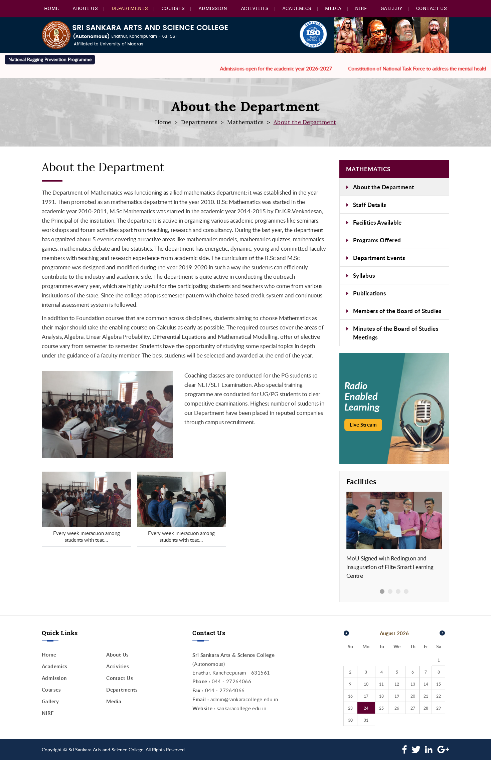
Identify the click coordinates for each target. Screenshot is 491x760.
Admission (212, 8)
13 (413, 684)
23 (350, 708)
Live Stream (363, 424)
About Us (85, 8)
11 (381, 684)
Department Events (379, 258)
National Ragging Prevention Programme (50, 59)
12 (396, 684)
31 (366, 720)
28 (426, 708)
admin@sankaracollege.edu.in (244, 699)
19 (396, 696)
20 (413, 696)
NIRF (361, 8)
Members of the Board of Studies (397, 311)
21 (426, 696)
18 (381, 696)
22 (438, 696)
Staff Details (369, 205)
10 (366, 684)
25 (381, 708)
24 (366, 708)
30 (350, 720)
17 (366, 696)
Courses (173, 8)
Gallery (392, 8)
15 (438, 684)
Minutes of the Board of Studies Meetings (396, 332)
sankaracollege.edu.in (241, 708)
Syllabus (364, 275)
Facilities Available (377, 222)
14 (426, 684)
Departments (130, 8)
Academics (297, 8)
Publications (369, 293)
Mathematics (245, 122)
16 (350, 696)
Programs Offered (377, 240)
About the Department (383, 187)
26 (396, 708)
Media (333, 8)
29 (438, 708)
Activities (255, 8)
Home (51, 8)
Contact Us (431, 8)
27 (413, 708)
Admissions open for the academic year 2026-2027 (256, 68)
